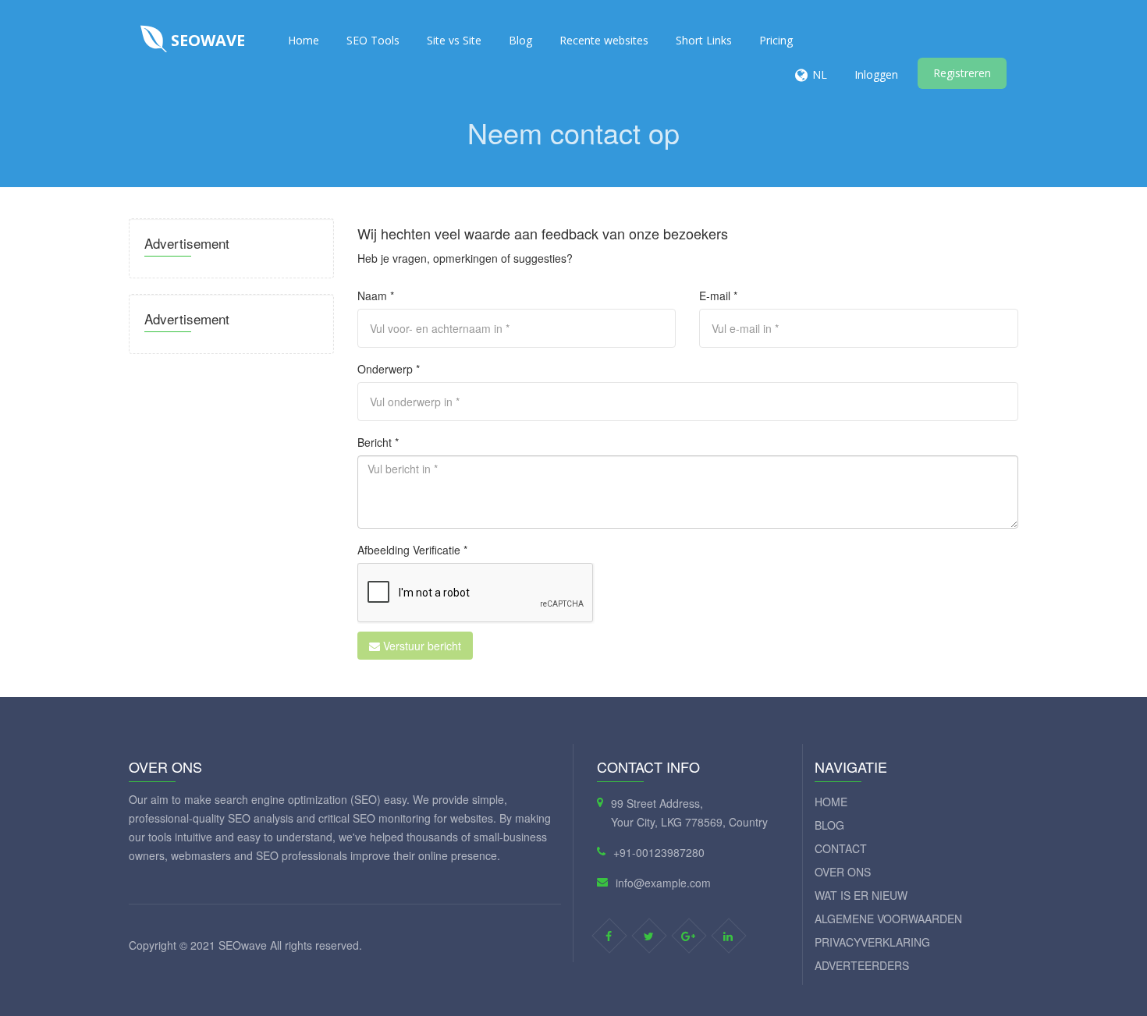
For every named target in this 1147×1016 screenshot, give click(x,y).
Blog (520, 40)
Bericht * (378, 442)
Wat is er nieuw (861, 895)
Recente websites (603, 40)
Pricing (776, 40)
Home (303, 40)
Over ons (843, 872)
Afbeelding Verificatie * (412, 550)
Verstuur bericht (420, 645)
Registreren (962, 72)
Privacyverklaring (872, 942)
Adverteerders (862, 965)
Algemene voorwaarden (888, 918)
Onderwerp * (388, 369)
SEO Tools (372, 40)
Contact (841, 848)
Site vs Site (454, 40)
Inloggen (876, 74)
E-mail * (718, 295)
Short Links (704, 40)
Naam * (375, 295)
